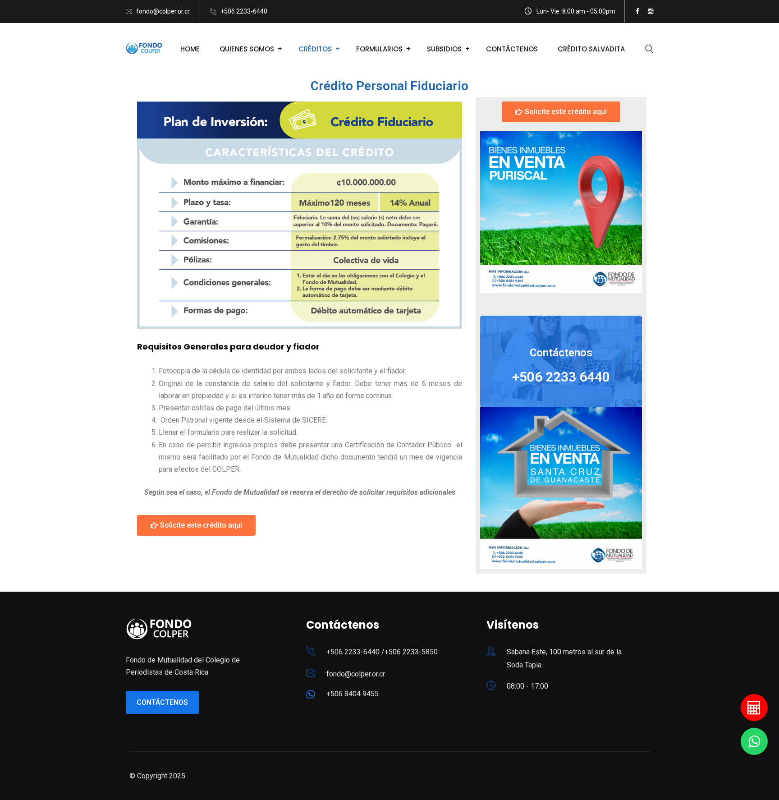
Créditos (315, 49)
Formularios (379, 49)
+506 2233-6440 (243, 11)
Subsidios (444, 49)
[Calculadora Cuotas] (754, 707)
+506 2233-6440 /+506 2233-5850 (382, 652)
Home (190, 49)
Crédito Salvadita (591, 49)
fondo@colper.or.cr (163, 11)
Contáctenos (512, 49)
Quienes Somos (247, 49)
